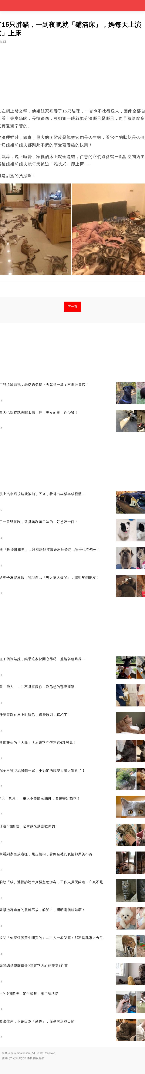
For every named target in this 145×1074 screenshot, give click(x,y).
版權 (42, 1058)
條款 (29, 1058)
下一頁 (72, 306)
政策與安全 (19, 1058)
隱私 (36, 1058)
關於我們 (7, 1058)
